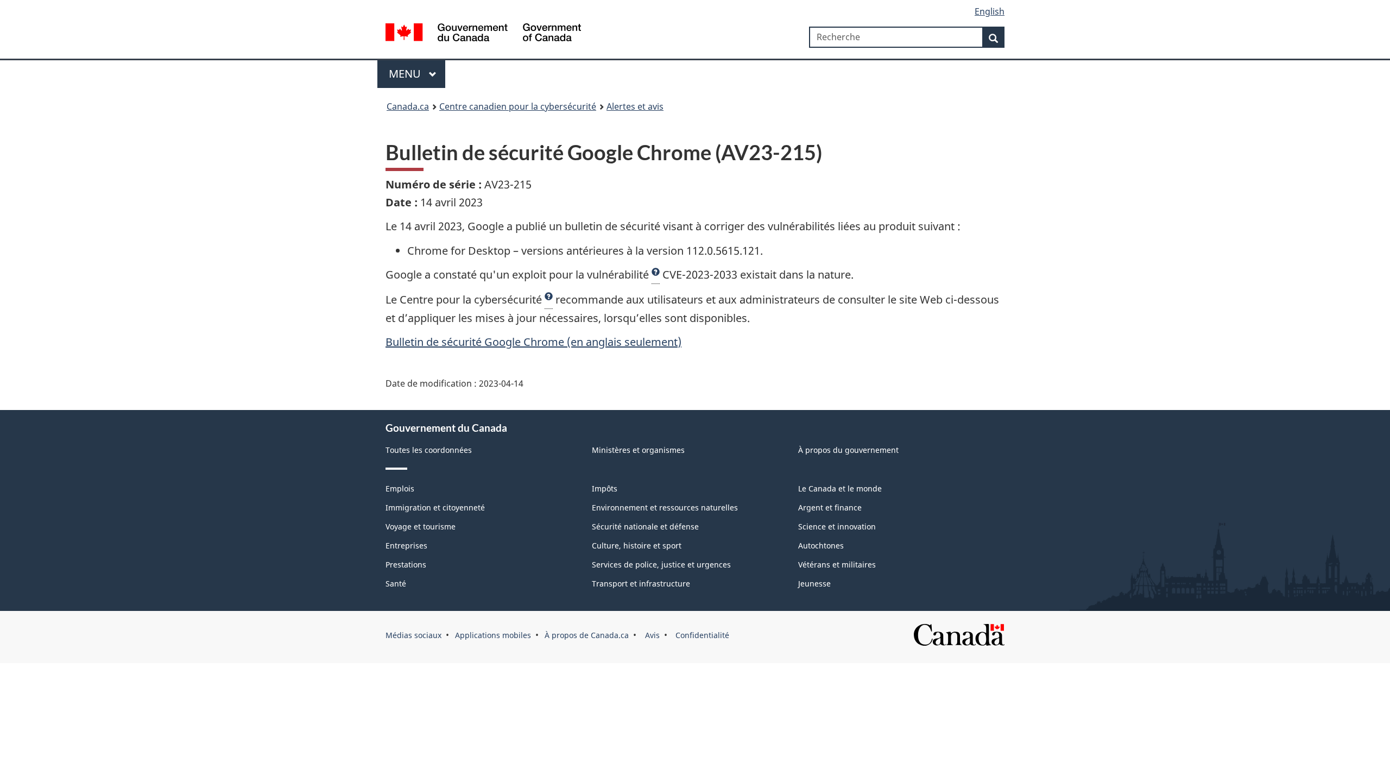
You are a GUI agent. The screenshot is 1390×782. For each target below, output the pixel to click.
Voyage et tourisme (421, 526)
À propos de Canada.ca (587, 635)
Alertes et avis (635, 106)
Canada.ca (408, 106)
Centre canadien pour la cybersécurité (517, 106)
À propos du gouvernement (848, 450)
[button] (656, 275)
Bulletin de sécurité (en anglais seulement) (533, 342)
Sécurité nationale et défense (645, 526)
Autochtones (821, 545)
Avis (651, 635)
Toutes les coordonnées (429, 450)
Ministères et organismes (638, 450)
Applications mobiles (493, 635)
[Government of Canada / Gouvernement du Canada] (483, 34)
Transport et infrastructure (641, 583)
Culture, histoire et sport (636, 545)
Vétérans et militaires (837, 564)
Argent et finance (830, 507)
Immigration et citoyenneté (435, 507)
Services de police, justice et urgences (661, 564)
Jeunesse (814, 583)
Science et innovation (837, 526)
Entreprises (406, 545)
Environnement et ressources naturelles (665, 507)
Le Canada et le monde (840, 488)
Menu (406, 73)
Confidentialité (701, 635)
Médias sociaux (413, 635)
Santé (396, 583)
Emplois (400, 488)
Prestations (406, 564)
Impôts (604, 488)
